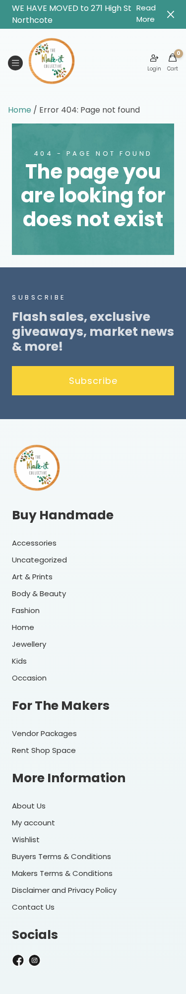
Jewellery (29, 644)
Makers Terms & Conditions (62, 873)
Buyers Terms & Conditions (61, 856)
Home (19, 110)
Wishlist (26, 839)
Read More (146, 13)
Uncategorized (39, 560)
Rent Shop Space (44, 750)
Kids (19, 661)
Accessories (34, 543)
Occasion (29, 678)
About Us (29, 806)
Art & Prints (32, 576)
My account (33, 822)
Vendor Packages (44, 733)
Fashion (26, 610)
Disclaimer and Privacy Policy (64, 890)
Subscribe (93, 380)
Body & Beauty (39, 593)
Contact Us (33, 907)
